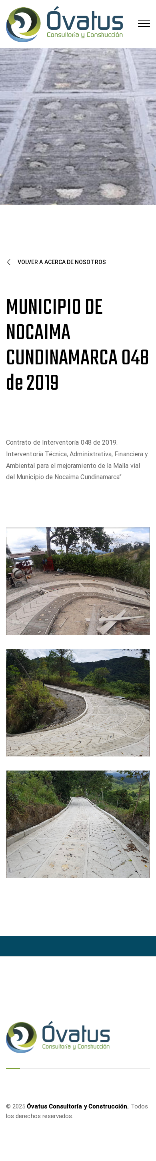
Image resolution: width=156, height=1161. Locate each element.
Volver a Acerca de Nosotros (62, 262)
